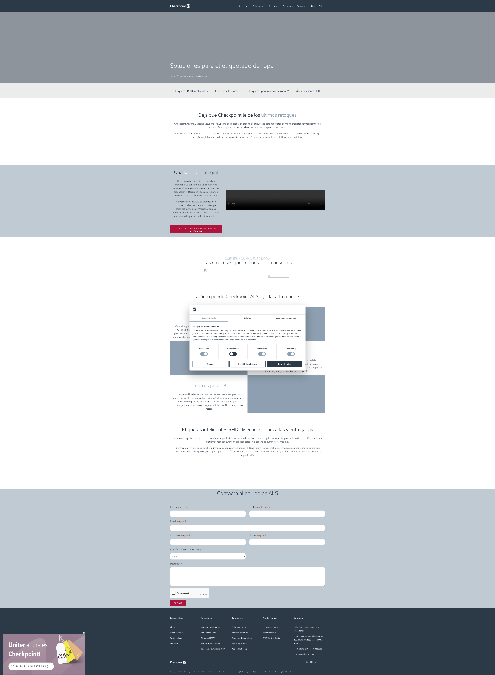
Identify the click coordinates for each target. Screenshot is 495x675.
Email (178, 521)
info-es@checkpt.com (305, 654)
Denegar (210, 364)
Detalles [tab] (247, 318)
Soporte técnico (269, 632)
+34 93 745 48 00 (302, 649)
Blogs (172, 627)
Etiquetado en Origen (210, 643)
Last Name (260, 506)
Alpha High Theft (239, 643)
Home (172, 76)
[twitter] (307, 662)
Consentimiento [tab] (209, 318)
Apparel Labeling (239, 649)
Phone (258, 535)
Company (180, 535)
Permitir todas (284, 364)
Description (176, 563)
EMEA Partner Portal (271, 638)
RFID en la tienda (208, 632)
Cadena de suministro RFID (213, 649)
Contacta (174, 643)
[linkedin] (316, 662)
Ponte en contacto (270, 627)
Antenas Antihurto (240, 632)
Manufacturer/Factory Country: (186, 549)
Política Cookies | (269, 672)
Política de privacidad (247, 672)
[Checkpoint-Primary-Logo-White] (179, 5)
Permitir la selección (247, 364)
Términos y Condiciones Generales (285, 672)
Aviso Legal (258, 672)
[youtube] (311, 662)
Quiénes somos (176, 632)
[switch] (233, 354)
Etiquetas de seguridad (242, 638)
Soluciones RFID (239, 627)
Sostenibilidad (176, 638)
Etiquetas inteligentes (210, 627)
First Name (181, 506)
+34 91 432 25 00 (316, 649)
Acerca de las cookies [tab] (286, 318)
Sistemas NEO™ (208, 638)
